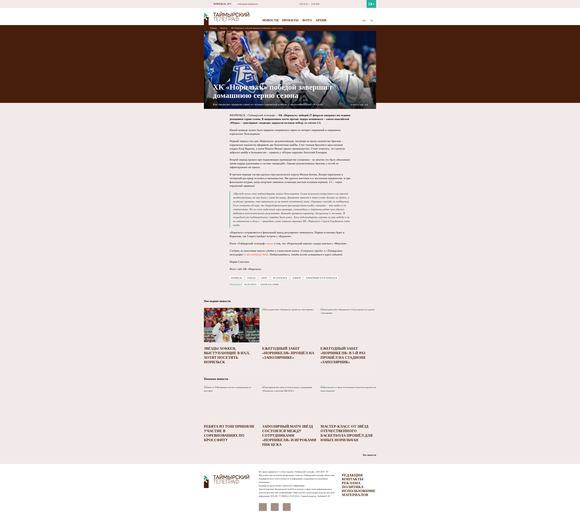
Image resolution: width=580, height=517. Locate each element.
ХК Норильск (280, 278)
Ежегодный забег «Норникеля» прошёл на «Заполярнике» (288, 352)
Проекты (290, 20)
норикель (236, 278)
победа (251, 278)
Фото (307, 20)
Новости (270, 20)
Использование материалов (358, 493)
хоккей (296, 278)
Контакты (352, 479)
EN (364, 20)
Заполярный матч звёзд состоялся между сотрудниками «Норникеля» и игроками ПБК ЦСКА (289, 435)
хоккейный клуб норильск (321, 278)
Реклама (351, 483)
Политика (352, 487)
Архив (321, 20)
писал (269, 243)
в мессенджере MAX (256, 254)
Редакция (352, 475)
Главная (213, 28)
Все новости (369, 455)
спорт (264, 278)
